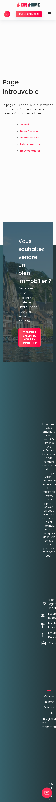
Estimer (49, 702)
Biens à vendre (29, 131)
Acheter (49, 707)
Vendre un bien (29, 137)
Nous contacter (30, 150)
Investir (49, 713)
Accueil (24, 124)
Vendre (49, 696)
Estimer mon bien (29, 14)
